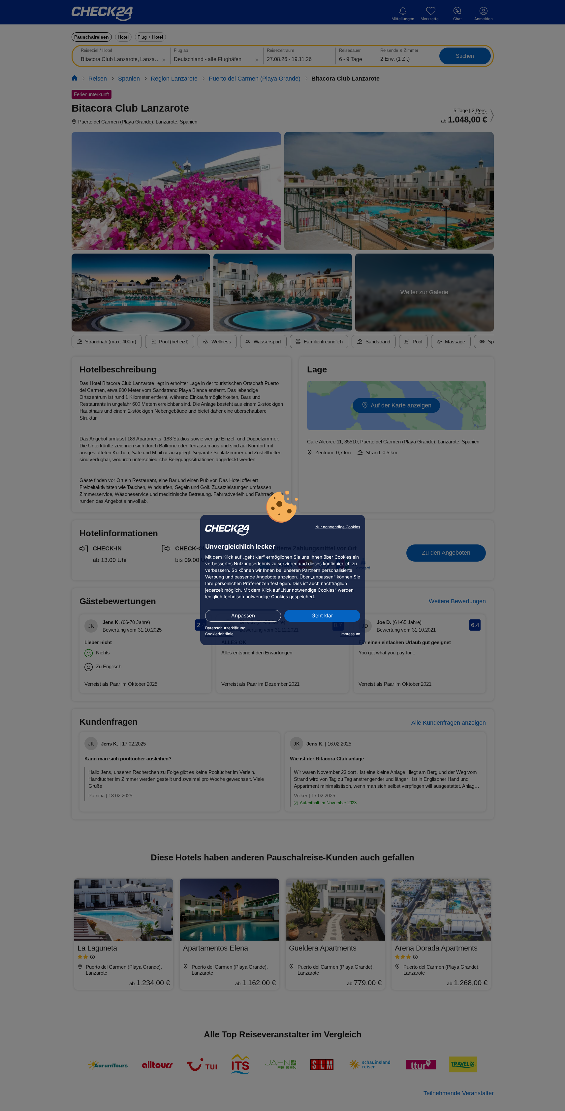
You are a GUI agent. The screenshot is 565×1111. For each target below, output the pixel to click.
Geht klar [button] (322, 615)
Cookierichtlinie (219, 634)
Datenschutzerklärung (225, 628)
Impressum (350, 634)
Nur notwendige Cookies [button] (337, 527)
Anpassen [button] (243, 615)
